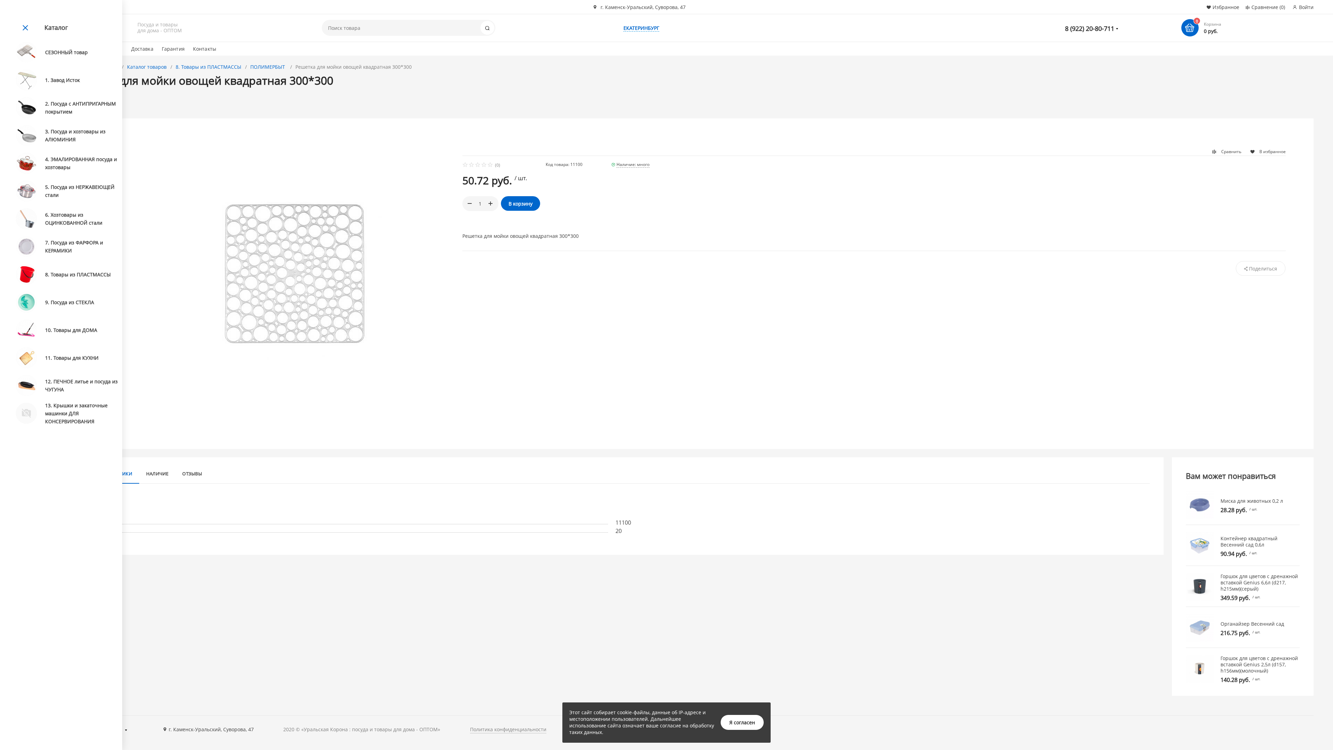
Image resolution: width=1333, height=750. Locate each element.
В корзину (521, 203)
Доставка (142, 48)
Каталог (56, 27)
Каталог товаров (147, 67)
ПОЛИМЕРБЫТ (268, 67)
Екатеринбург (641, 28)
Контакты (204, 48)
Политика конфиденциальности (508, 729)
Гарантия (173, 48)
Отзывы (192, 473)
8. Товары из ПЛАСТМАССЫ (208, 67)
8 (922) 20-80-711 (1089, 28)
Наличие (157, 473)
